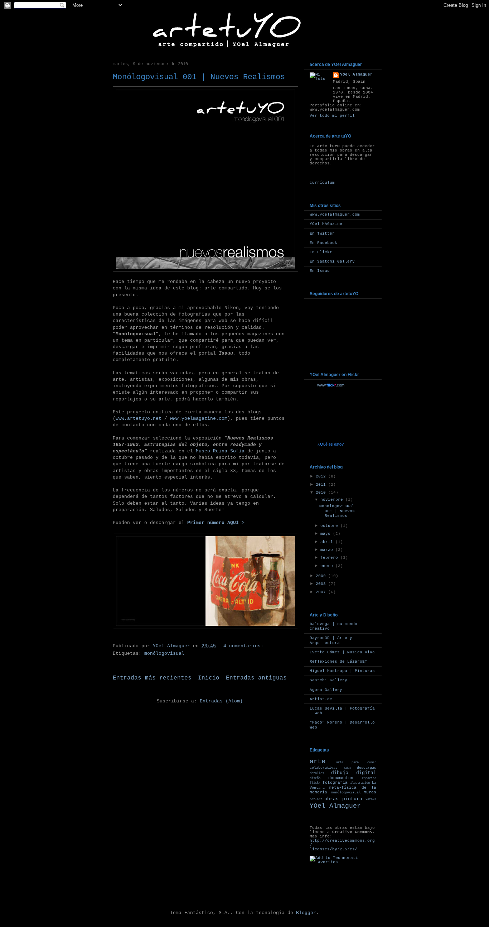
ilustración (360, 783)
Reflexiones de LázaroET (338, 661)
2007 (322, 592)
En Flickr (321, 252)
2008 (322, 584)
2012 (322, 476)
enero (327, 566)
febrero (330, 558)
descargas (366, 768)
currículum (322, 183)
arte (317, 761)
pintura (352, 799)
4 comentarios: (244, 646)
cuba (347, 768)
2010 (322, 492)
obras (331, 799)
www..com (330, 385)
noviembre (332, 500)
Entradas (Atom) (221, 701)
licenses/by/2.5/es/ (333, 849)
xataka (370, 799)
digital (366, 772)
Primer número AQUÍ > (216, 522)
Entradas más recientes (152, 678)
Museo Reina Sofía (220, 451)
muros (370, 792)
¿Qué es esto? (331, 444)
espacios (369, 778)
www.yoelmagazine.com (198, 418)
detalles (317, 773)
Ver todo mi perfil (332, 116)
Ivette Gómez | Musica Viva (342, 652)
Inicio (208, 678)
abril (327, 542)
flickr (315, 783)
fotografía (335, 782)
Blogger (306, 913)
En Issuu (320, 271)
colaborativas (324, 768)
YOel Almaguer (356, 74)
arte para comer (356, 762)
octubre (330, 526)
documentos (340, 778)
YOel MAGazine (326, 224)
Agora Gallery (326, 690)
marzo (327, 550)
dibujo (339, 772)
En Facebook (323, 243)
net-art (316, 799)
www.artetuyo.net (138, 418)
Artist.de (321, 699)
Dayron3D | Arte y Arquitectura (331, 640)
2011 (322, 484)
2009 (322, 576)
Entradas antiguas (256, 678)
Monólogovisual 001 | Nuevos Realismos (199, 77)
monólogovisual (164, 653)
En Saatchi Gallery (332, 261)
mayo (326, 534)
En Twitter (322, 233)
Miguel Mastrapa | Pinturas (342, 671)
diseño (315, 778)
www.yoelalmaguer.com (335, 214)
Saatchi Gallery (328, 680)
